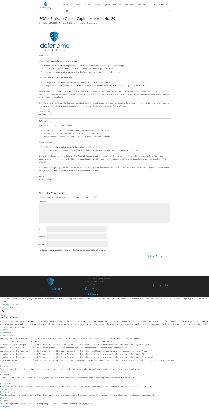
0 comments (92, 23)
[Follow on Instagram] (167, 285)
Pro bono (117, 5)
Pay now (76, 5)
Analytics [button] (3, 380)
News (65, 5)
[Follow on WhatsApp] (86, 288)
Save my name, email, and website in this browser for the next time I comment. (74, 250)
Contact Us (162, 5)
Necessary (7, 333)
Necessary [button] (4, 330)
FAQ (153, 5)
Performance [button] (5, 372)
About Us (87, 5)
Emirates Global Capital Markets (72, 23)
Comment (44, 201)
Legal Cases (129, 5)
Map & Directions (91, 294)
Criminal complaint (102, 5)
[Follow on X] (160, 285)
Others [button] (3, 398)
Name (42, 229)
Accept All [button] (17, 304)
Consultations (142, 5)
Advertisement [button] (6, 389)
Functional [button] (4, 363)
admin (44, 23)
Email (42, 236)
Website (42, 244)
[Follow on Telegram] (93, 288)
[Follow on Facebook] (153, 285)
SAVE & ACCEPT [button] (6, 406)
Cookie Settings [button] (6, 304)
